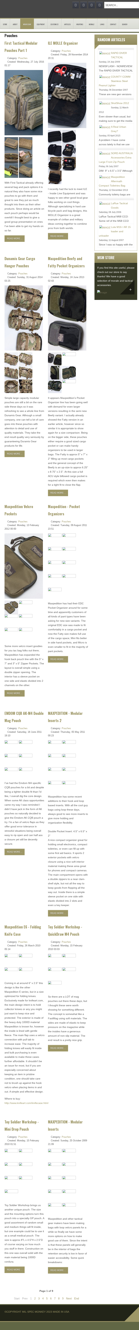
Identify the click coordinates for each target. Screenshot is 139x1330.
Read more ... (14, 238)
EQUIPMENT (41, 24)
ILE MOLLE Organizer (63, 43)
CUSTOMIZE (54, 24)
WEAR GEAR (27, 24)
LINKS (102, 24)
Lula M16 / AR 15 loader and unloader (115, 231)
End (76, 1298)
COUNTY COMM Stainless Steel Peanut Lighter (114, 81)
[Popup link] (11, 143)
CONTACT (113, 24)
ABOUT (15, 24)
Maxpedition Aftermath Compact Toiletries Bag (112, 181)
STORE (5, 24)
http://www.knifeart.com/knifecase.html (26, 1103)
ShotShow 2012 (120, 103)
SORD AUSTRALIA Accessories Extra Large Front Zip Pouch (115, 157)
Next (69, 1298)
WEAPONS (79, 24)
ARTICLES (67, 24)
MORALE (91, 24)
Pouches (23, 58)
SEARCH (124, 24)
